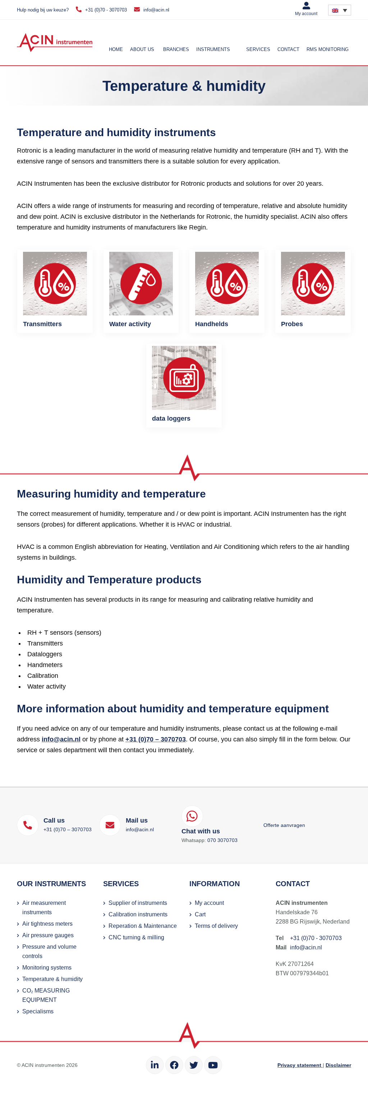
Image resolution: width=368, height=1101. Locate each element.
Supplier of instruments (138, 903)
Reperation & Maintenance (143, 926)
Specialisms (38, 1011)
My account (306, 13)
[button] (339, 10)
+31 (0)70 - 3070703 (106, 10)
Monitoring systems (47, 967)
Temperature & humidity (52, 979)
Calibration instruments (138, 914)
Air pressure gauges (48, 935)
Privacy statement (300, 1065)
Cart (200, 914)
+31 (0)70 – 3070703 (155, 739)
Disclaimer (338, 1065)
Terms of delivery (216, 926)
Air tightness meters (47, 924)
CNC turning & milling (136, 937)
